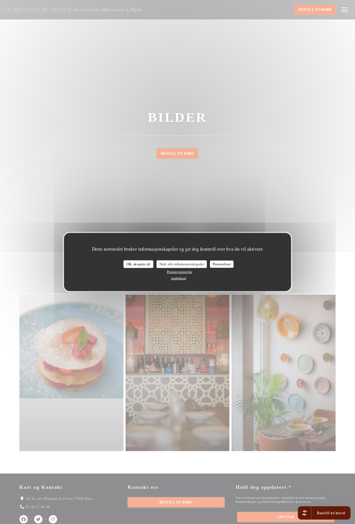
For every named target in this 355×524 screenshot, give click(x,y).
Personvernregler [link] (179, 271)
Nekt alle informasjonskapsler (181, 263)
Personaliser (222, 263)
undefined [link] (178, 277)
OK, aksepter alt (138, 263)
